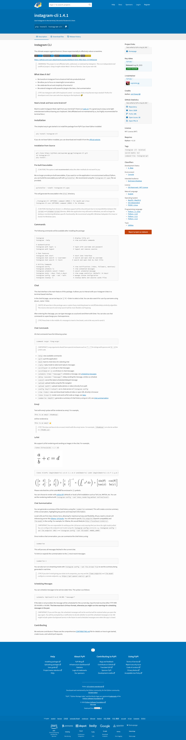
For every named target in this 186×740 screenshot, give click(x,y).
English (130, 194)
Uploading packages (51, 664)
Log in (138, 4)
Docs (120, 4)
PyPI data (129, 62)
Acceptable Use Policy (132, 673)
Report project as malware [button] (138, 232)
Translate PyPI (105, 667)
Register (147, 4)
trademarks (113, 696)
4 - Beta (130, 168)
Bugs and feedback (106, 662)
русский (123, 719)
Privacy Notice (132, 670)
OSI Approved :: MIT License (138, 187)
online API (60, 494)
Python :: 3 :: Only (134, 211)
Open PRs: (133, 121)
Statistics (79, 667)
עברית (130, 719)
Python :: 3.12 (133, 219)
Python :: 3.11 (133, 216)
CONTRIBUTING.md (83, 631)
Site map (93, 704)
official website (94, 139)
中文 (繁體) (115, 719)
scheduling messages (88, 374)
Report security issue (133, 664)
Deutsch (99, 719)
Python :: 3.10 (133, 214)
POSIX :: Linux (133, 205)
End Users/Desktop (135, 181)
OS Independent (134, 203)
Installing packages (52, 662)
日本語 (66, 719)
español (53, 719)
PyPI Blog (78, 662)
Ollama (53, 518)
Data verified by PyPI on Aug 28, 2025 (136, 47)
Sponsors (129, 4)
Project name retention (51, 670)
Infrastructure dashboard (78, 664)
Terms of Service (132, 662)
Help (113, 4)
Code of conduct (132, 667)
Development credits (105, 673)
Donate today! (93, 692)
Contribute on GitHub (105, 664)
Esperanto (136, 719)
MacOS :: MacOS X (134, 200)
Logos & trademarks (79, 670)
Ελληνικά (92, 719)
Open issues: (134, 117)
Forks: (132, 114)
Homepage (132, 51)
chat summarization (101, 398)
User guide (52, 667)
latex (84, 395)
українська (85, 719)
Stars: (133, 110)
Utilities (130, 225)
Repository (133, 107)
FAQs (52, 673)
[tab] (41, 37)
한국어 (143, 719)
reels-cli (86, 109)
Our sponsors (79, 673)
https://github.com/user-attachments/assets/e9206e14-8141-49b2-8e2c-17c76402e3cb (65, 60)
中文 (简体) (107, 719)
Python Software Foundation (92, 698)
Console (131, 174)
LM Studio (60, 518)
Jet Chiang (134, 94)
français (59, 719)
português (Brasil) (75, 719)
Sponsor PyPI (106, 670)
